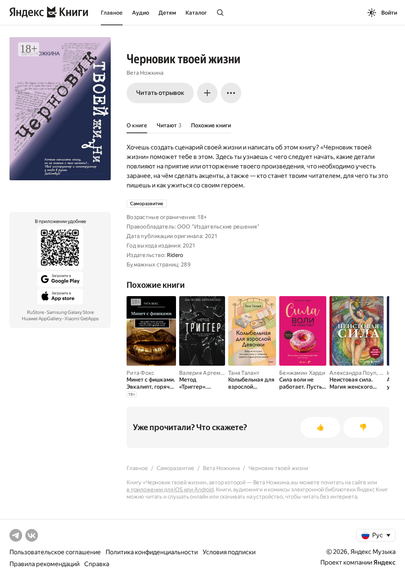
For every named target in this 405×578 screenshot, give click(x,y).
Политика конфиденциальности (152, 552)
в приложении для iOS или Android (170, 489)
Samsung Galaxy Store (70, 312)
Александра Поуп (353, 373)
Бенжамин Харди (302, 373)
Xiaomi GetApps (81, 318)
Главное (112, 12)
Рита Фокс (141, 373)
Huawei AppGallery (42, 318)
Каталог (196, 12)
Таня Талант (243, 373)
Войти (389, 12)
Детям (167, 12)
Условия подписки (228, 552)
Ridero (175, 255)
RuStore (35, 312)
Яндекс (384, 562)
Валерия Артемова (204, 373)
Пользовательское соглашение (55, 552)
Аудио (140, 12)
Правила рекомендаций (44, 564)
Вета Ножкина (145, 73)
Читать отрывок (160, 92)
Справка (96, 564)
